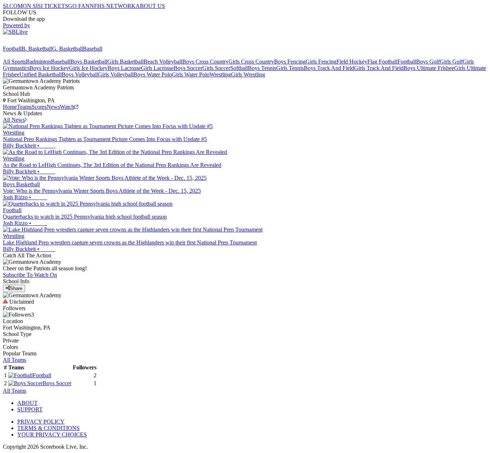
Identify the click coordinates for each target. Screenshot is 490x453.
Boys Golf (428, 62)
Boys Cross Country (205, 62)
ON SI (30, 6)
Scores (39, 107)
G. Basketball (67, 49)
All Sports (14, 62)
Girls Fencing (321, 62)
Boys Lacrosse (124, 68)
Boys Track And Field (329, 68)
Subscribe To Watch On (30, 275)
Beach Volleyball (162, 62)
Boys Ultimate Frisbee (429, 68)
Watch (67, 107)
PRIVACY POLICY (41, 422)
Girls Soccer (216, 68)
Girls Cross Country (251, 62)
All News (14, 120)
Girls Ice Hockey (88, 68)
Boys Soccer (188, 68)
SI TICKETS (53, 6)
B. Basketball (37, 49)
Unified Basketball (40, 74)
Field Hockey (351, 62)
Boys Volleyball (80, 74)
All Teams (14, 360)
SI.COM (13, 6)
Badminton (38, 62)
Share (16, 288)
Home (10, 107)
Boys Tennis (262, 68)
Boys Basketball (88, 62)
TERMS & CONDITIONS (48, 428)
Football (12, 49)
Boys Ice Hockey (49, 68)
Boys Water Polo (152, 74)
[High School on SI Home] (30, 42)
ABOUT (27, 403)
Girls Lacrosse (157, 68)
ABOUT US (150, 6)
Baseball (92, 49)
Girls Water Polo (190, 74)
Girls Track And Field (379, 68)
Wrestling (220, 74)
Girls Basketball (125, 62)
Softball (239, 68)
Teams (24, 107)
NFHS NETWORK (113, 6)
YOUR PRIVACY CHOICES (52, 434)
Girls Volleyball (115, 74)
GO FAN (79, 6)
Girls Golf (451, 62)
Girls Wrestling (248, 74)
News (53, 107)
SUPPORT (30, 409)
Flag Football (382, 62)
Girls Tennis (290, 68)
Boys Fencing (290, 62)
